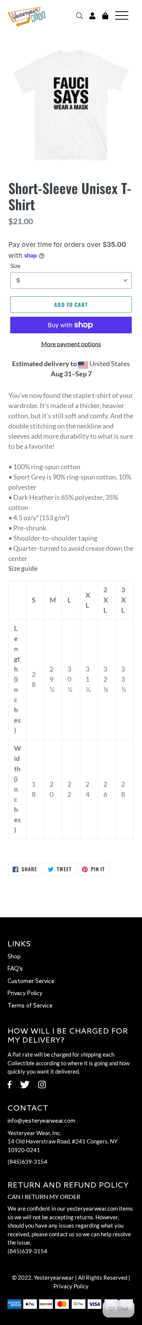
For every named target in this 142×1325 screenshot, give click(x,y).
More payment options (71, 343)
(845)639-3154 (27, 1161)
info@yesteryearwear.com (41, 1121)
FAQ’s (15, 969)
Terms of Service (30, 1006)
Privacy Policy (25, 993)
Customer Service (31, 981)
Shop (14, 957)
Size (15, 265)
